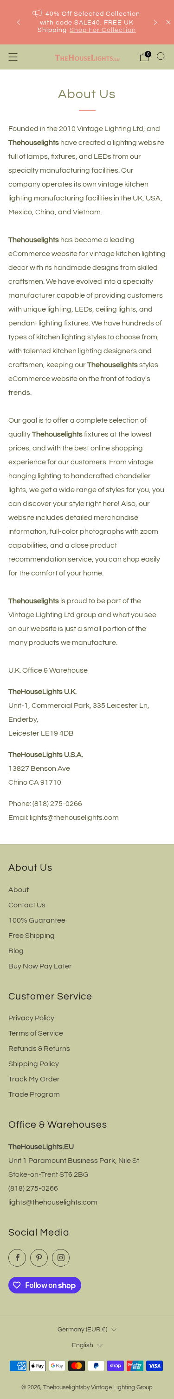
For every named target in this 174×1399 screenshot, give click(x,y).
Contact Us (26, 905)
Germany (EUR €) (82, 1329)
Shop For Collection (103, 30)
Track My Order (34, 1079)
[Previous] (18, 22)
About (18, 889)
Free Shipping (31, 935)
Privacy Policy (31, 1018)
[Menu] (13, 57)
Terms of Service (35, 1033)
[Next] (155, 22)
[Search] (161, 56)
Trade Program (34, 1094)
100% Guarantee (36, 920)
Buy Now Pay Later (40, 966)
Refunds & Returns (39, 1048)
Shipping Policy (33, 1064)
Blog (16, 951)
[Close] (168, 22)
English (82, 1345)
